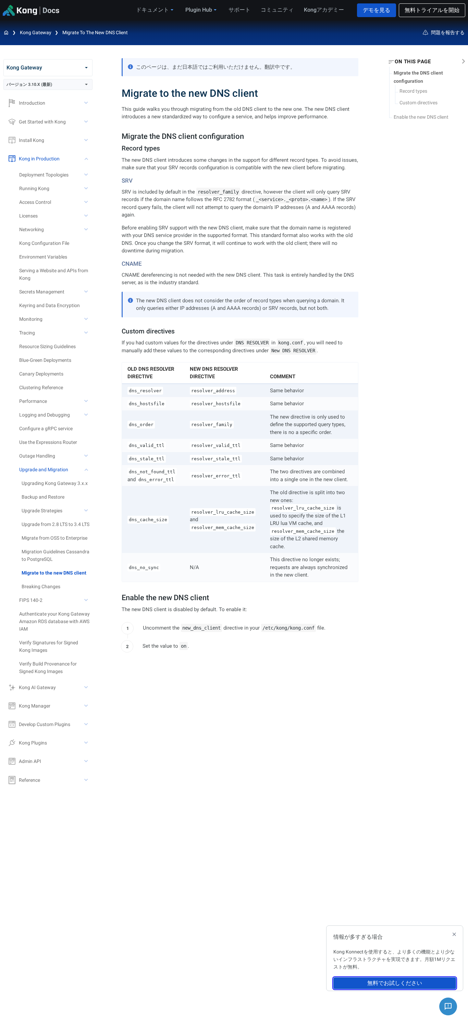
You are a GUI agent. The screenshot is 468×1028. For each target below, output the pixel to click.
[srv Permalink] (119, 180)
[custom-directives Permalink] (119, 331)
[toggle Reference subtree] (87, 780)
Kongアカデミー (324, 9)
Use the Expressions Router (48, 442)
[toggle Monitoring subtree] (87, 319)
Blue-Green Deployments (45, 360)
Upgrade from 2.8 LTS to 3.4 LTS (55, 524)
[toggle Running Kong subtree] (87, 188)
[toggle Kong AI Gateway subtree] (87, 687)
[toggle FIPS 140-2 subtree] (87, 600)
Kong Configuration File (44, 243)
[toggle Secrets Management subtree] (87, 291)
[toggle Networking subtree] (87, 229)
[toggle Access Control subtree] (87, 202)
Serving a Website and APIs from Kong (53, 274)
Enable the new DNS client (421, 117)
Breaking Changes (41, 586)
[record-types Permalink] (119, 148)
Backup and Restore (43, 497)
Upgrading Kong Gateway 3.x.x (55, 483)
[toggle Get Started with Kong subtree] (87, 121)
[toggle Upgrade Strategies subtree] (87, 510)
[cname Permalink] (119, 263)
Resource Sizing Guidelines (47, 346)
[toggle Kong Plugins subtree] (87, 742)
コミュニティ (277, 9)
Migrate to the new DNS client (95, 32)
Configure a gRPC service (46, 428)
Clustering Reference (41, 387)
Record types (413, 91)
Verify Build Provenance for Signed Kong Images (48, 667)
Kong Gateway (35, 32)
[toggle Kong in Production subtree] (87, 158)
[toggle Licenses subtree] (87, 216)
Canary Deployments (41, 374)
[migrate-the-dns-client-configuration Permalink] (118, 136)
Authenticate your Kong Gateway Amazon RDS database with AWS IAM (54, 621)
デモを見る (376, 10)
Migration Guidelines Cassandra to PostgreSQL (55, 555)
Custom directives (418, 103)
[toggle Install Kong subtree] (87, 140)
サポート (239, 9)
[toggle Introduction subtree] (87, 103)
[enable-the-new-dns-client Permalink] (118, 597)
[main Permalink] (117, 93)
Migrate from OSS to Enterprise (54, 538)
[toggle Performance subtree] (87, 401)
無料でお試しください (394, 983)
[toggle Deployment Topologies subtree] (87, 174)
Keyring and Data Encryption (49, 305)
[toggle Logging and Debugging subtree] (87, 415)
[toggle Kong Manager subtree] (87, 706)
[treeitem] (57, 573)
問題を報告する (448, 32)
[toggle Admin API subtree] (87, 761)
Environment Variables (43, 257)
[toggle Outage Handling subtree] (87, 456)
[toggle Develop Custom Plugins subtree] (87, 724)
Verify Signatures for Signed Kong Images (48, 646)
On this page (413, 62)
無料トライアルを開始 (432, 10)
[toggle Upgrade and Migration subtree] (87, 469)
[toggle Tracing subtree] (87, 332)
